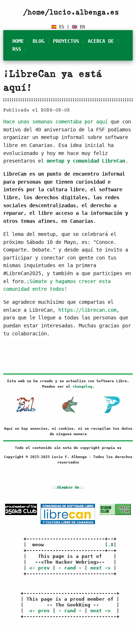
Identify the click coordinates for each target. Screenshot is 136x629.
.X (111, 544)
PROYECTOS (66, 41)
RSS (16, 49)
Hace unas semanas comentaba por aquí (55, 121)
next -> (100, 568)
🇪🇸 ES (57, 26)
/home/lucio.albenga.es (71, 12)
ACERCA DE (101, 41)
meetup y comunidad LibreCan (86, 161)
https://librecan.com (87, 310)
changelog (82, 386)
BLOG (38, 41)
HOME (18, 41)
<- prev (39, 568)
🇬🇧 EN (78, 26)
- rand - (70, 568)
